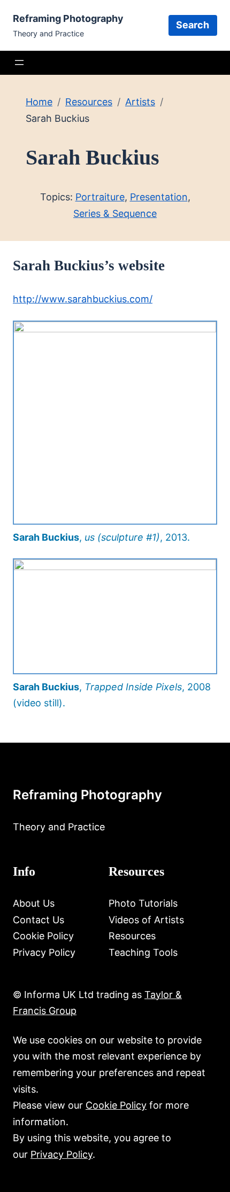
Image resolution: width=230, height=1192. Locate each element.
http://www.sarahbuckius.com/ (82, 299)
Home (39, 101)
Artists (140, 101)
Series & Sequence (115, 213)
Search (192, 24)
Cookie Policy (116, 1105)
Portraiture (100, 196)
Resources (88, 101)
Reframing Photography (68, 18)
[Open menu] (19, 62)
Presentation (159, 196)
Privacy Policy (61, 1154)
